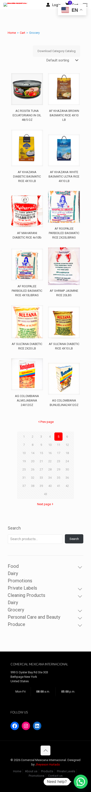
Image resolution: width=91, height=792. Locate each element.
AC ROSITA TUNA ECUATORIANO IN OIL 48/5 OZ (27, 115)
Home (12, 32)
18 (67, 453)
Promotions (36, 775)
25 (24, 469)
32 (32, 477)
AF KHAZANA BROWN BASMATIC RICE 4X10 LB (64, 115)
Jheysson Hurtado (47, 764)
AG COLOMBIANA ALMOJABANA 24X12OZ (27, 400)
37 (24, 486)
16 (50, 453)
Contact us (55, 775)
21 (41, 461)
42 (67, 486)
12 (67, 445)
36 (67, 477)
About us (31, 771)
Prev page (47, 422)
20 (32, 461)
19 (24, 461)
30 (67, 469)
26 (32, 469)
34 (50, 477)
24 (67, 461)
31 (24, 477)
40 (50, 486)
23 (58, 461)
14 (32, 453)
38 (32, 486)
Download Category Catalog (57, 51)
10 (50, 445)
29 (58, 469)
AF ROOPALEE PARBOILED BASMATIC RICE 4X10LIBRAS (27, 290)
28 (50, 469)
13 (24, 453)
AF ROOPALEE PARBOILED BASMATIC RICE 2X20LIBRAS (64, 233)
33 (41, 477)
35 (58, 477)
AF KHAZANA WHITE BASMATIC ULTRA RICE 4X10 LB (64, 176)
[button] (81, 782)
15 (41, 453)
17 (58, 453)
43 (45, 494)
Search (14, 528)
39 (41, 486)
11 (58, 445)
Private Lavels (66, 771)
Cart (22, 32)
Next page (44, 504)
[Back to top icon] (45, 750)
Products (47, 771)
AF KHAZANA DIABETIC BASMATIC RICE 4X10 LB (27, 176)
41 (58, 486)
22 (50, 461)
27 (41, 469)
